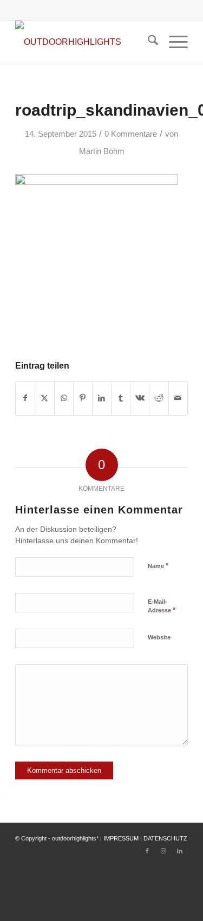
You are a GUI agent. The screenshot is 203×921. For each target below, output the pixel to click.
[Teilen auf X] (44, 398)
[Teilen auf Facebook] (25, 398)
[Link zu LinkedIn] (180, 851)
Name (158, 566)
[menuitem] (147, 42)
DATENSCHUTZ (165, 838)
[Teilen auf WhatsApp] (64, 398)
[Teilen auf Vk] (139, 398)
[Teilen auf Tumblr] (121, 398)
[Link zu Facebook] (147, 851)
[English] (127, 8)
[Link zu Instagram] (163, 851)
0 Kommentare (130, 134)
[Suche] (147, 42)
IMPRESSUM (121, 838)
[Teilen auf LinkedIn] (102, 398)
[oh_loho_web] (84, 42)
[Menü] (173, 42)
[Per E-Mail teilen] (178, 398)
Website (159, 637)
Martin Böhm (102, 151)
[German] (140, 8)
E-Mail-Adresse (161, 606)
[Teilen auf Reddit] (158, 398)
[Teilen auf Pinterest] (83, 398)
